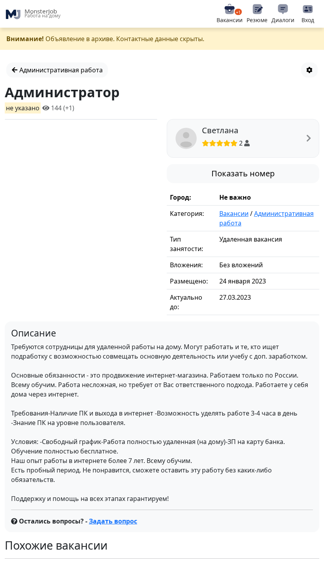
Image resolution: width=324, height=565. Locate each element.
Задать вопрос (113, 521)
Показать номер (243, 173)
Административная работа (60, 70)
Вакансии (234, 213)
